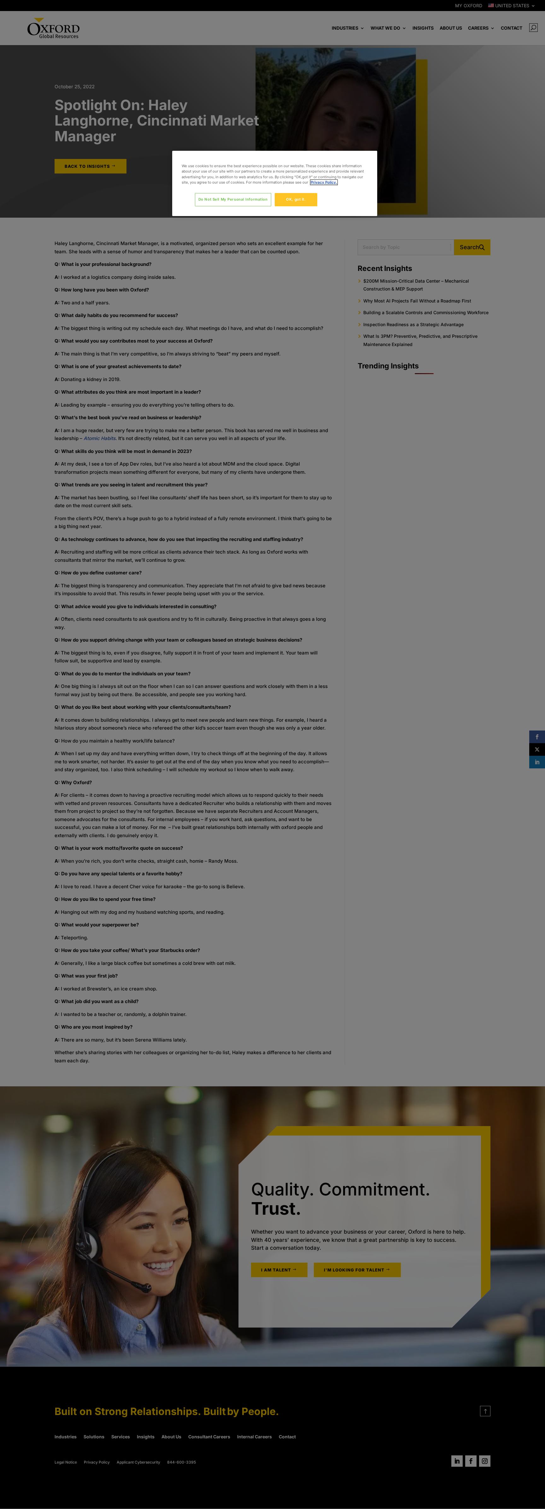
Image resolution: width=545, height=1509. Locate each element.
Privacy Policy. (324, 182)
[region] (274, 183)
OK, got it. (296, 199)
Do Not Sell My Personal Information (233, 199)
